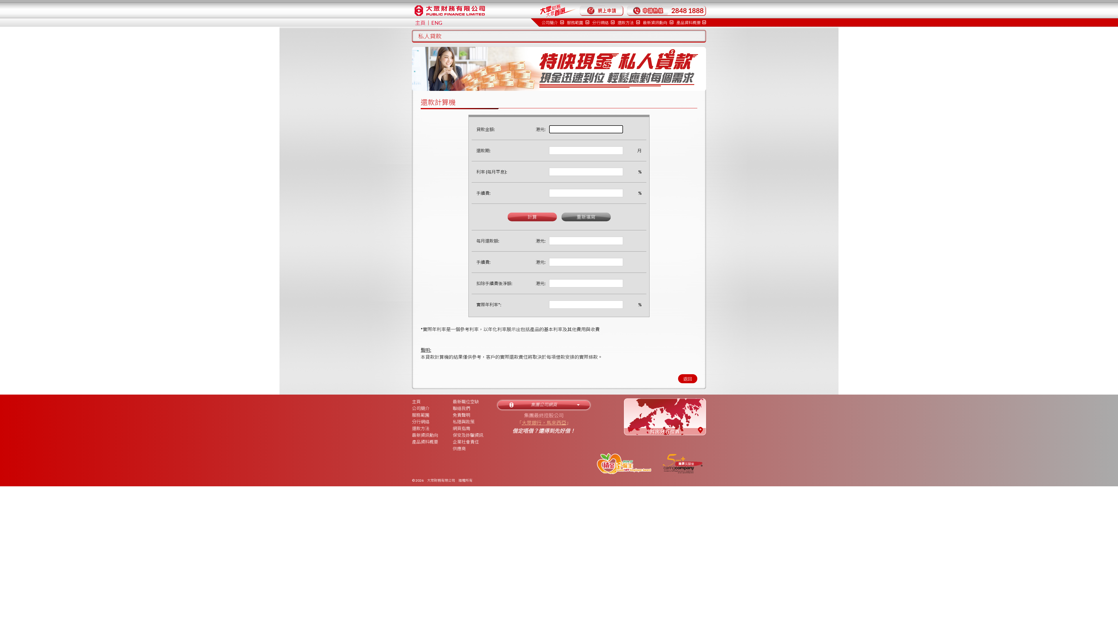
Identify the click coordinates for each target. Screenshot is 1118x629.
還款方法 (626, 22)
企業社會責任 (466, 441)
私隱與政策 (464, 421)
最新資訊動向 (655, 22)
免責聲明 (461, 415)
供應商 (459, 448)
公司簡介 (420, 408)
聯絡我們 (461, 408)
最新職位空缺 (466, 401)
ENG (436, 23)
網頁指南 (461, 428)
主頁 (420, 23)
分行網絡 (420, 421)
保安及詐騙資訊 (468, 435)
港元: (541, 129)
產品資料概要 (688, 22)
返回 (687, 378)
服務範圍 (420, 415)
